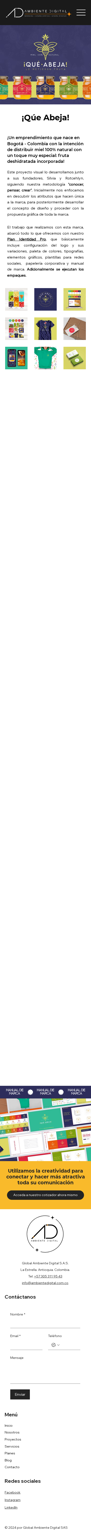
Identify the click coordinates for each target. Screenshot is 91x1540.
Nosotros (12, 1432)
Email (15, 1336)
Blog (8, 1460)
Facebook (13, 1492)
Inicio (9, 1425)
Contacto (12, 1467)
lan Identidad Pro (28, 239)
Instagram (13, 1500)
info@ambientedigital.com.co (45, 1283)
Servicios (12, 1446)
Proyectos (13, 1439)
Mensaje (17, 1358)
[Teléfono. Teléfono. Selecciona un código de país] (55, 1345)
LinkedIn (11, 1507)
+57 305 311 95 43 (48, 1276)
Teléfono (55, 1336)
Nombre (17, 1314)
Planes (10, 1453)
